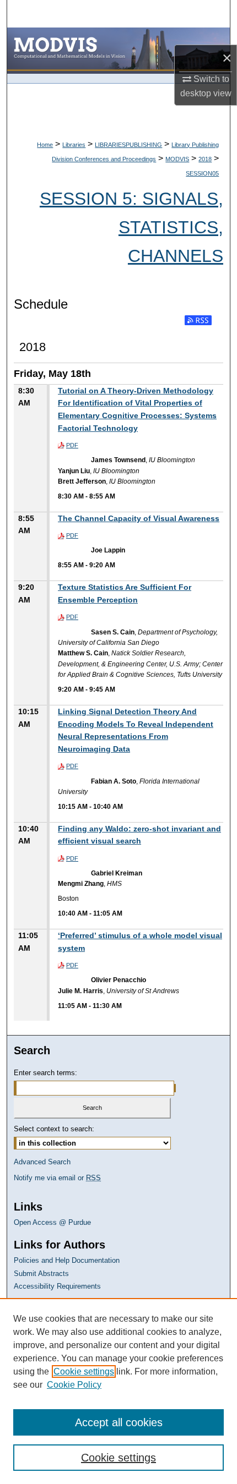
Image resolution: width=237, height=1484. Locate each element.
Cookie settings (83, 1371)
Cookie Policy (74, 1384)
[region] (118, 1391)
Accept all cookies (119, 1422)
